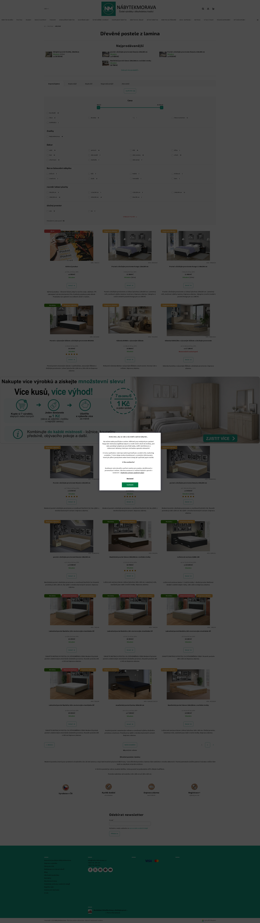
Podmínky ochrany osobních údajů (132, 473)
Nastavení (130, 479)
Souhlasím (130, 485)
